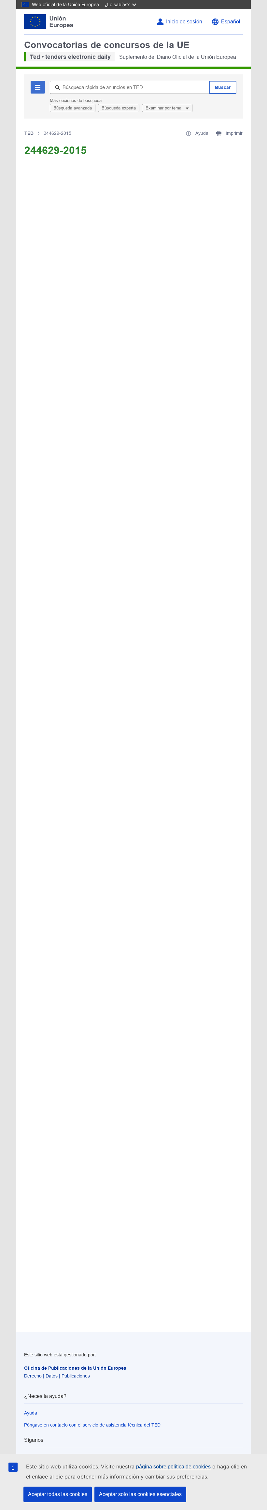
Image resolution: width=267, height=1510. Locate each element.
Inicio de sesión (184, 21)
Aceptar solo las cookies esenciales (140, 1494)
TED (29, 133)
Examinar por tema (164, 108)
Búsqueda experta (119, 108)
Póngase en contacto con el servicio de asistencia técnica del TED (92, 1425)
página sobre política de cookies (173, 1466)
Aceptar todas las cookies (57, 1494)
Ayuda (30, 1412)
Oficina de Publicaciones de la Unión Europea (75, 1368)
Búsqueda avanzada (72, 108)
